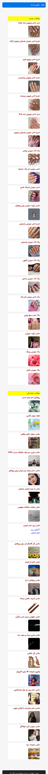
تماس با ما (35, 4)
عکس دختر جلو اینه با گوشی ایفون (26, 708)
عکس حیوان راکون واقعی (30, 434)
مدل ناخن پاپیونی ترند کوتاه (29, 22)
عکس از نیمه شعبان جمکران (29, 488)
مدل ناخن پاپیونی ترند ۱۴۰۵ (29, 114)
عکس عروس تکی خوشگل (30, 726)
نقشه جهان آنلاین (33, 415)
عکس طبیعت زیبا (33, 744)
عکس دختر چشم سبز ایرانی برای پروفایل (24, 470)
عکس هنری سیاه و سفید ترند (28, 635)
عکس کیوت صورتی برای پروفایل (27, 205)
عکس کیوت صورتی (32, 333)
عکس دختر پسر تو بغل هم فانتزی (27, 689)
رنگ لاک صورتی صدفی (31, 278)
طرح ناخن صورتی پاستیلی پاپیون (27, 132)
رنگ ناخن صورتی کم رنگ (30, 297)
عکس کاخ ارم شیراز (32, 562)
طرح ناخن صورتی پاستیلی (29, 223)
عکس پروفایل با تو (32, 580)
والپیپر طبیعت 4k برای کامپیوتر (28, 671)
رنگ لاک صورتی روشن (31, 150)
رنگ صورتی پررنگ (33, 351)
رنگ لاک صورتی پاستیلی (30, 242)
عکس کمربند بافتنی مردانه (30, 598)
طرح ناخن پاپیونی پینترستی (29, 77)
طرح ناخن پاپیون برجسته (30, 96)
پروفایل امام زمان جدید (31, 397)
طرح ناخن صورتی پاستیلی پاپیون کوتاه (25, 41)
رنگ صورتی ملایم (33, 370)
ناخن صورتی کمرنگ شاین (30, 187)
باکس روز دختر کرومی (31, 525)
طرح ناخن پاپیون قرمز (31, 59)
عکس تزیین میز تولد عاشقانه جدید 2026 (24, 452)
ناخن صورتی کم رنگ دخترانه (29, 169)
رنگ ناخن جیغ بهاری (32, 315)
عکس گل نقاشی (33, 653)
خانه (43, 4)
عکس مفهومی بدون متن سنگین (27, 616)
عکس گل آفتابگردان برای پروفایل (27, 543)
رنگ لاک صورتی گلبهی (31, 260)
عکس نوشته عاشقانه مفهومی (29, 507)
